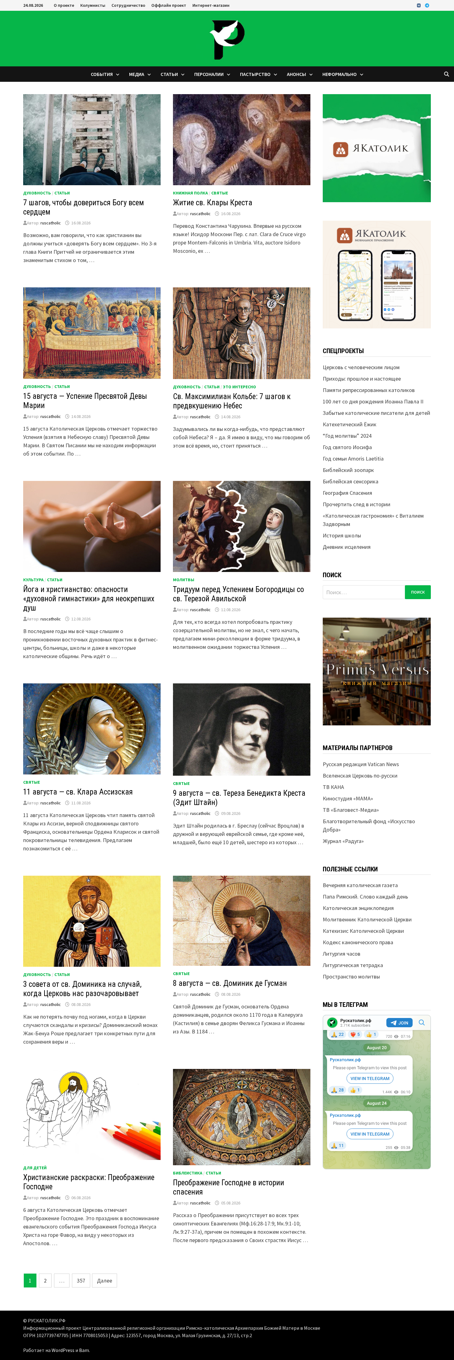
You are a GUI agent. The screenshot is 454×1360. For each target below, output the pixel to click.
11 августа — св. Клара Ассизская (78, 791)
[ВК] (419, 5)
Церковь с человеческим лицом (361, 367)
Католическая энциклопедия (358, 908)
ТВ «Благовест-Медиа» (351, 809)
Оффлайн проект (168, 5)
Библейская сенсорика (350, 481)
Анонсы (296, 74)
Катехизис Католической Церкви (363, 930)
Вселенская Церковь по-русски (360, 775)
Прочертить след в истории (356, 504)
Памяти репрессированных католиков (369, 390)
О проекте (64, 5)
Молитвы (183, 579)
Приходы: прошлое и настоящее (362, 378)
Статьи (169, 74)
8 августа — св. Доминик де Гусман (230, 983)
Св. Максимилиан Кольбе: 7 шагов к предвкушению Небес (232, 401)
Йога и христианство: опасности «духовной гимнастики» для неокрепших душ (88, 598)
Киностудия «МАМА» (348, 798)
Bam (84, 1350)
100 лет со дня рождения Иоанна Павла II (373, 401)
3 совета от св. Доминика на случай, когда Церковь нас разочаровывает (82, 989)
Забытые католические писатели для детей (376, 412)
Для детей (35, 1167)
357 (81, 1280)
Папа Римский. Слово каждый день (365, 896)
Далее (104, 1280)
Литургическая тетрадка (353, 965)
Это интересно (239, 387)
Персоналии (209, 74)
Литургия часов (341, 953)
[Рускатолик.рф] (227, 37)
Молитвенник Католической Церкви (367, 919)
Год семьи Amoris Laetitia (353, 458)
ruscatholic (50, 223)
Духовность (37, 193)
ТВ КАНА (333, 787)
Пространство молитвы (351, 976)
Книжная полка (190, 193)
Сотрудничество (128, 5)
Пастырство (255, 74)
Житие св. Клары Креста (212, 202)
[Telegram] (427, 5)
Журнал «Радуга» (343, 841)
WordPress (63, 1350)
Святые (219, 193)
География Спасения (347, 492)
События (102, 74)
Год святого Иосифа (347, 447)
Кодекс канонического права (358, 942)
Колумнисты (92, 5)
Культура (33, 579)
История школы (342, 535)
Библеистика (187, 1173)
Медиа (136, 74)
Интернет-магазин (210, 5)
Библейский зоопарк (348, 469)
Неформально (339, 74)
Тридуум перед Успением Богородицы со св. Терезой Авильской (238, 594)
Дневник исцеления (347, 546)
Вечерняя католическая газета (360, 885)
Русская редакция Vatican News (361, 764)
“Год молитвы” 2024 (347, 435)
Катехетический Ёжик (349, 424)
